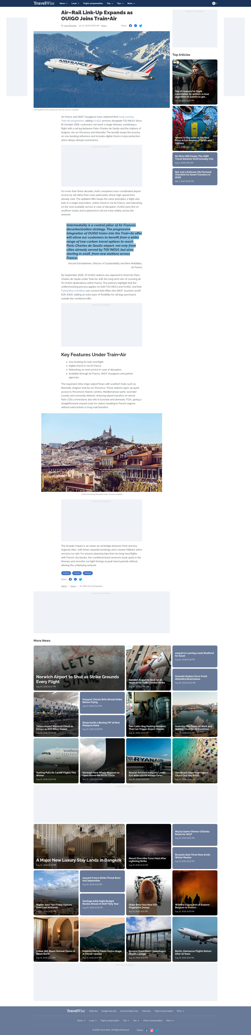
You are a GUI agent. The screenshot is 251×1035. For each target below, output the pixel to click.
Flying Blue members (73, 290)
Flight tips (93, 1011)
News (62, 3)
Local (74, 3)
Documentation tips (129, 1011)
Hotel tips (146, 1011)
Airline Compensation (152, 1020)
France (77, 573)
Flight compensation (93, 3)
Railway (88, 573)
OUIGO (97, 120)
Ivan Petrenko (70, 25)
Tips (119, 3)
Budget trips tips (109, 1011)
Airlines (66, 573)
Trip (108, 3)
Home (64, 586)
